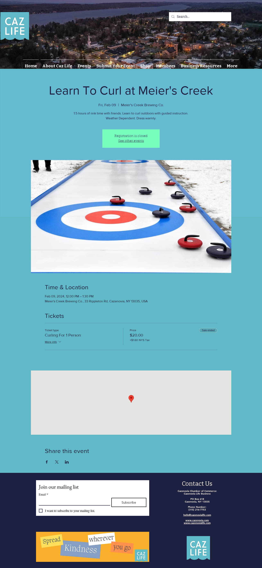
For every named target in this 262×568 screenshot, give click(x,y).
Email (43, 494)
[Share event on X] (57, 462)
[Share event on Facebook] (47, 462)
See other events (131, 141)
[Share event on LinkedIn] (67, 462)
